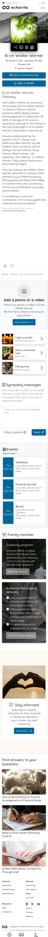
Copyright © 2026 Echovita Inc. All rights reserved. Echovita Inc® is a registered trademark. (26, 930)
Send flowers (8, 893)
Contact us (6, 912)
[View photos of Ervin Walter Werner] (24, 30)
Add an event (9, 453)
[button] (12, 3)
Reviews (29, 916)
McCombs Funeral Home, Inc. (14, 211)
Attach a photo (13, 432)
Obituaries (6, 885)
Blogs (28, 893)
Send (37, 432)
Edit (6, 274)
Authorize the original (33, 274)
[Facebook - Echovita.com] (27, 904)
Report (15, 274)
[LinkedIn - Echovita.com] (38, 904)
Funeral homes (8, 889)
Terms (28, 908)
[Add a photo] (21, 47)
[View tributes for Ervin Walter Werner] (26, 47)
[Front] (15, 7)
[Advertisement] (24, 239)
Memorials (30, 885)
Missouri (29, 68)
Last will (29, 897)
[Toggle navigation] (42, 7)
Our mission (31, 889)
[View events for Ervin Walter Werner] (32, 47)
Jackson (21, 68)
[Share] (16, 47)
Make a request (18, 571)
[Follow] (12, 266)
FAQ (4, 908)
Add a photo (22, 322)
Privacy (29, 912)
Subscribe (22, 730)
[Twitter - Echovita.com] (32, 904)
